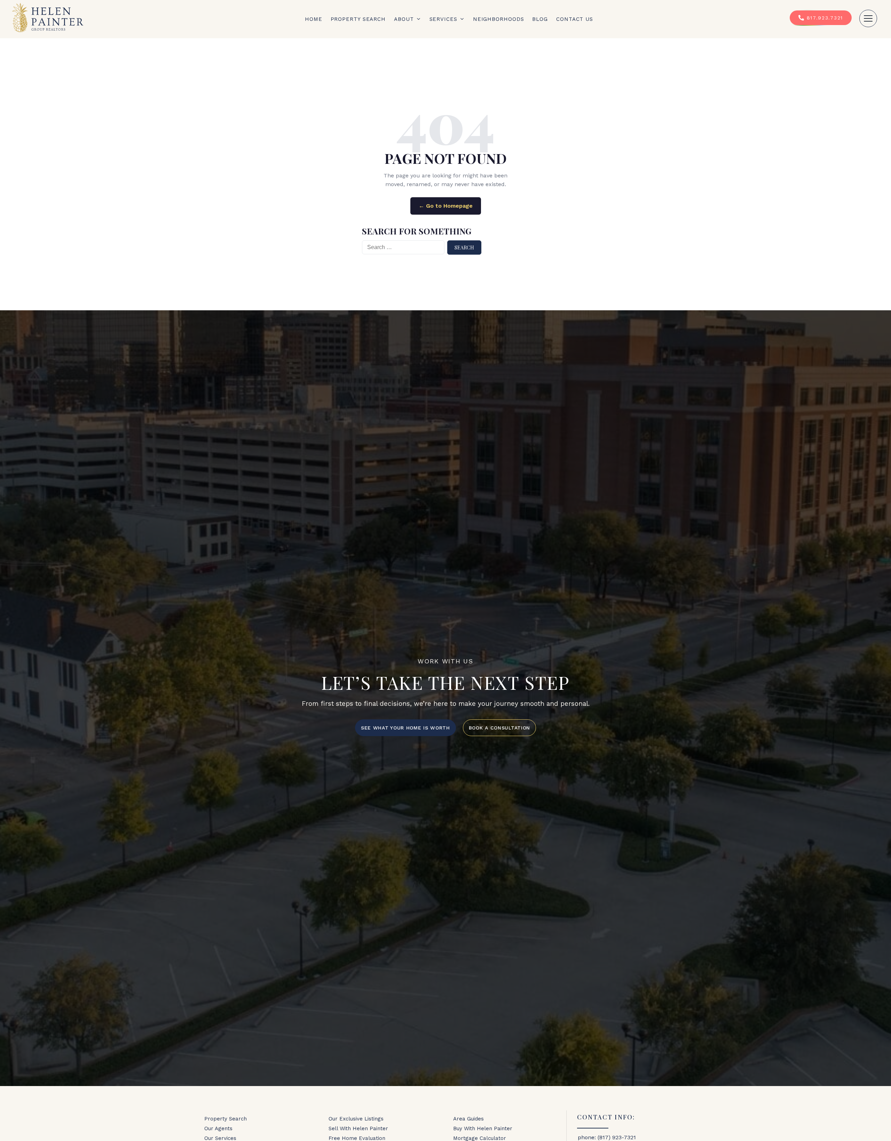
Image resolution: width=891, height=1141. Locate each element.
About (404, 19)
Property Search (358, 19)
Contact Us (574, 19)
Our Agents (218, 1128)
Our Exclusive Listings (356, 1119)
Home (313, 19)
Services (443, 19)
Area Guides (468, 1119)
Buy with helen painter (482, 1128)
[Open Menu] (868, 18)
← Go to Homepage (446, 205)
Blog (540, 19)
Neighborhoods (498, 19)
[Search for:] (403, 247)
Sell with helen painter (358, 1128)
